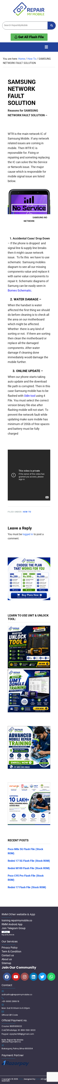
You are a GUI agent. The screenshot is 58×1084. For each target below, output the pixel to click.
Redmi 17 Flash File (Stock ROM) (27, 887)
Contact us (8, 955)
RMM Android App (12, 924)
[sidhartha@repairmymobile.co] (3, 991)
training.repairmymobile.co (17, 920)
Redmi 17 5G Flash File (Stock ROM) (29, 860)
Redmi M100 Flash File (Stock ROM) (29, 868)
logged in (28, 534)
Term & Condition (11, 951)
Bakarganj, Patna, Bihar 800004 (17, 1048)
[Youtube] (16, 977)
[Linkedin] (33, 977)
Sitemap (6, 963)
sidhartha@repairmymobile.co (17, 994)
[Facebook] (7, 977)
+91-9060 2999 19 (10, 1001)
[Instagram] (25, 977)
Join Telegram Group (13, 928)
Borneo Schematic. (20, 290)
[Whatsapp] (51, 977)
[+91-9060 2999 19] (3, 998)
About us (7, 959)
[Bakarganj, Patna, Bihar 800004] (3, 1045)
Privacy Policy (10, 947)
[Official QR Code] (3, 1011)
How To (27, 512)
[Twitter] (42, 977)
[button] (46, 47)
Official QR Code (10, 1015)
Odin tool (29, 395)
